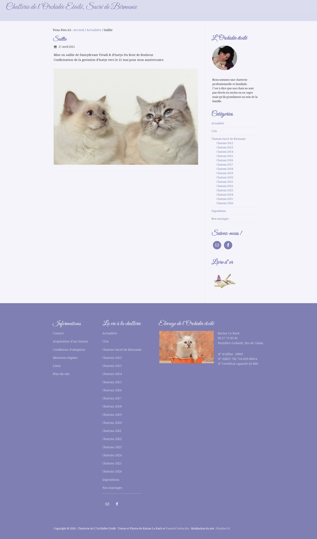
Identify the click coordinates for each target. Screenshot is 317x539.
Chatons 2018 (224, 168)
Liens (57, 366)
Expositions (218, 211)
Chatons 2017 (224, 164)
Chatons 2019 (224, 173)
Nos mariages (220, 218)
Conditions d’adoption (69, 349)
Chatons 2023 (224, 190)
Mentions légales (65, 357)
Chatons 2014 (224, 151)
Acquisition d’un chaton (70, 341)
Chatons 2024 (224, 194)
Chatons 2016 (224, 160)
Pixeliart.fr (223, 528)
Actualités (217, 123)
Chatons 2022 (224, 186)
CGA (214, 131)
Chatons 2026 (224, 203)
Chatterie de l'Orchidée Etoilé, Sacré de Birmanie (71, 7)
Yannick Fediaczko (177, 528)
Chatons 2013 (224, 147)
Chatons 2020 (224, 177)
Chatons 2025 (224, 199)
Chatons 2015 (224, 156)
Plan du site (61, 374)
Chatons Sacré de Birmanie (228, 138)
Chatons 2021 (224, 181)
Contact (58, 333)
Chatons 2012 (224, 143)
